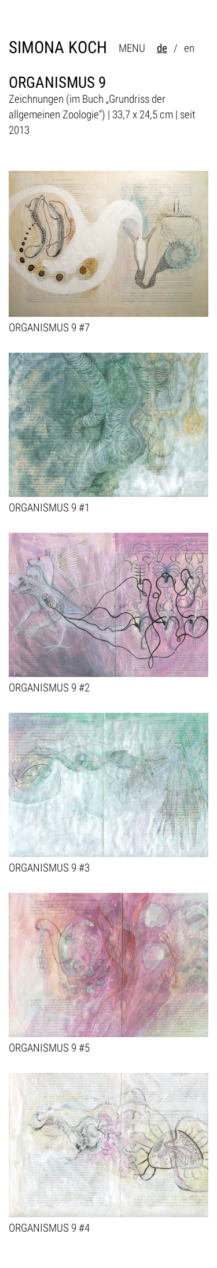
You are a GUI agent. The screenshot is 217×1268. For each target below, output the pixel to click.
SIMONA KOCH (58, 47)
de (162, 48)
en (189, 48)
